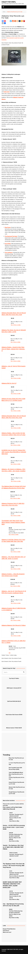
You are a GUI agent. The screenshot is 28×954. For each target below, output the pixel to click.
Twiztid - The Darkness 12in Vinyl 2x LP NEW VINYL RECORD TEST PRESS (13, 847)
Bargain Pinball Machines (9, 928)
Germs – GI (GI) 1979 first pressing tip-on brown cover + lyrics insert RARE (14, 827)
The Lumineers (9, 252)
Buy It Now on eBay (16, 325)
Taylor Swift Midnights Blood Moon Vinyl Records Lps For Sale (16, 774)
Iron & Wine (8, 243)
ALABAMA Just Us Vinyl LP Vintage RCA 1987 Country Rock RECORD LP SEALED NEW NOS (14, 451)
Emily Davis (7, 91)
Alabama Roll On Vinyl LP (9, 383)
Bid (9, 652)
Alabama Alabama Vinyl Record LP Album (14, 625)
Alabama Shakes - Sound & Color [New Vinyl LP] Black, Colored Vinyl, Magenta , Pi (13, 348)
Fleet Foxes (8, 227)
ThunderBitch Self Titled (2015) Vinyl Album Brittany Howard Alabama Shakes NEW (13, 522)
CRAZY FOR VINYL (9, 2)
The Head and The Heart (11, 236)
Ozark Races (6, 930)
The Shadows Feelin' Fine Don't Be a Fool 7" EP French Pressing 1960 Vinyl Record (13, 865)
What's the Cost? (7, 932)
